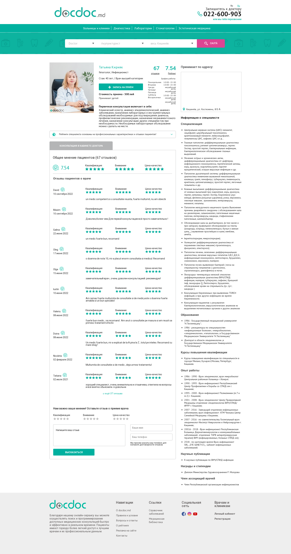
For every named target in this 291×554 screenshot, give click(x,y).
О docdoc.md (123, 510)
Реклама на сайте (126, 530)
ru (238, 5)
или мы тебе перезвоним (227, 19)
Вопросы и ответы (127, 520)
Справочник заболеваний (156, 512)
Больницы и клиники (96, 28)
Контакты (121, 535)
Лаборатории (143, 28)
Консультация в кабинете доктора (81, 145)
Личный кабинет (225, 513)
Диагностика (122, 28)
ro (232, 5)
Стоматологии (165, 28)
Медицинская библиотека (156, 520)
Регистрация (222, 518)
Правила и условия (127, 515)
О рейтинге (122, 525)
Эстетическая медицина (194, 28)
